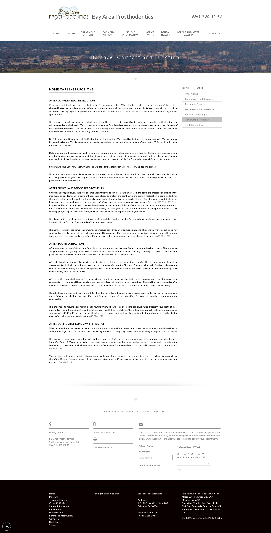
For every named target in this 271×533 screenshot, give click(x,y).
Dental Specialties (194, 124)
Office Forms (55, 509)
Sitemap (53, 525)
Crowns (53, 192)
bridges (65, 192)
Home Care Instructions (197, 119)
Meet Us (53, 496)
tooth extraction (63, 248)
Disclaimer (54, 522)
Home (52, 493)
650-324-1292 (207, 16)
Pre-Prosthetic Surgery (196, 114)
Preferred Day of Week (188, 447)
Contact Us (55, 518)
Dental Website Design (193, 517)
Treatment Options (59, 500)
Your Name (145, 451)
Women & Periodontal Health (199, 109)
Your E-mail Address (150, 465)
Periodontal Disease (195, 104)
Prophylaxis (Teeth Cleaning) (199, 99)
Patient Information (59, 506)
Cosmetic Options (58, 503)
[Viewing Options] (6, 526)
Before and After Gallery (61, 515)
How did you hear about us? (190, 457)
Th (203, 453)
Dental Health (193, 88)
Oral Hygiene (191, 93)
